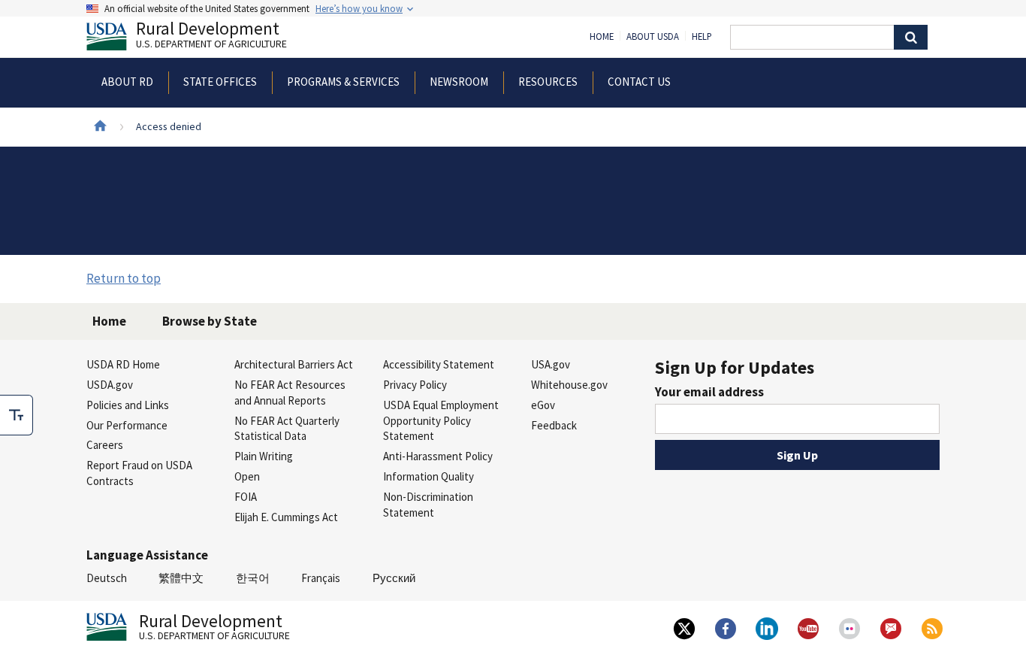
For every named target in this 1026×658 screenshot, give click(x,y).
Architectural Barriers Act (293, 364)
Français (320, 578)
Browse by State (209, 321)
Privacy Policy (415, 385)
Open (247, 476)
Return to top (123, 278)
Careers (104, 445)
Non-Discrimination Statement (428, 505)
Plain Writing (263, 456)
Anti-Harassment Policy (438, 456)
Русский (394, 578)
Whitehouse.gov (569, 385)
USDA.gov (109, 385)
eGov (543, 405)
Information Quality (428, 476)
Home (602, 36)
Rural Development (211, 36)
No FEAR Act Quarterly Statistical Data (286, 429)
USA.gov (550, 364)
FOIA (245, 497)
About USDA (652, 36)
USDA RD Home (123, 364)
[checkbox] (16, 415)
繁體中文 (181, 578)
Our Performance (126, 425)
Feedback (554, 425)
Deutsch (106, 578)
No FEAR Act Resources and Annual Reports (290, 393)
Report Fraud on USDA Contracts (139, 473)
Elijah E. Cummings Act (286, 517)
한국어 (253, 578)
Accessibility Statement (438, 364)
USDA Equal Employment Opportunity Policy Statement (441, 421)
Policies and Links (127, 405)
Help (702, 36)
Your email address (709, 392)
